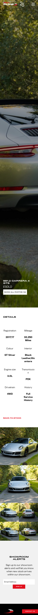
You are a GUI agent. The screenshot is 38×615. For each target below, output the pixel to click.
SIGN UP (19, 586)
